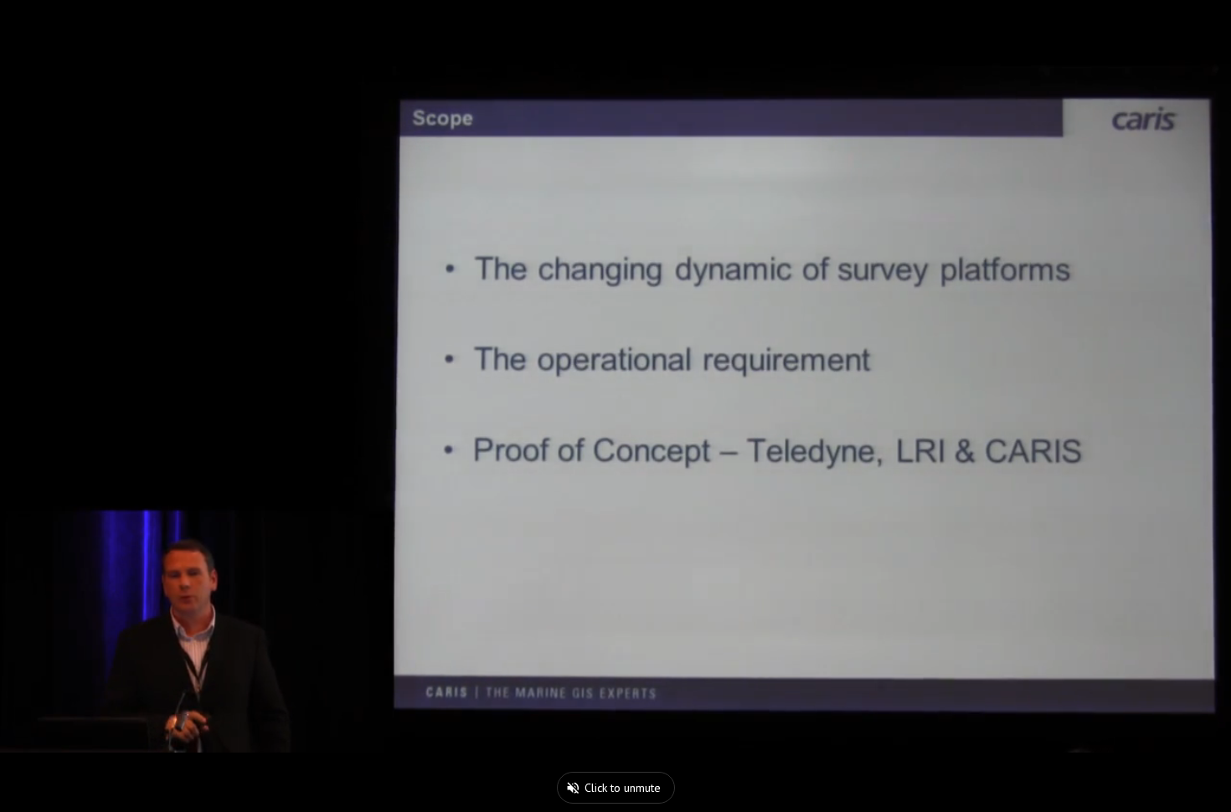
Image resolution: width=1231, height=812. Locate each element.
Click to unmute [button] (623, 787)
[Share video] (1209, 22)
